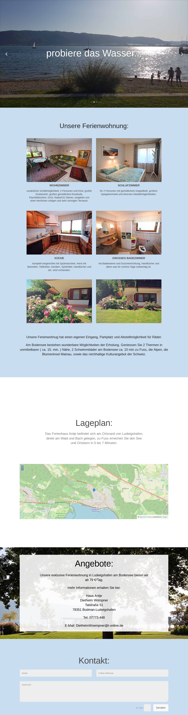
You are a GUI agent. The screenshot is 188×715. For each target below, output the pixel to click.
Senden (161, 707)
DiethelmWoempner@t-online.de (99, 625)
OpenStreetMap (146, 517)
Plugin (164, 517)
